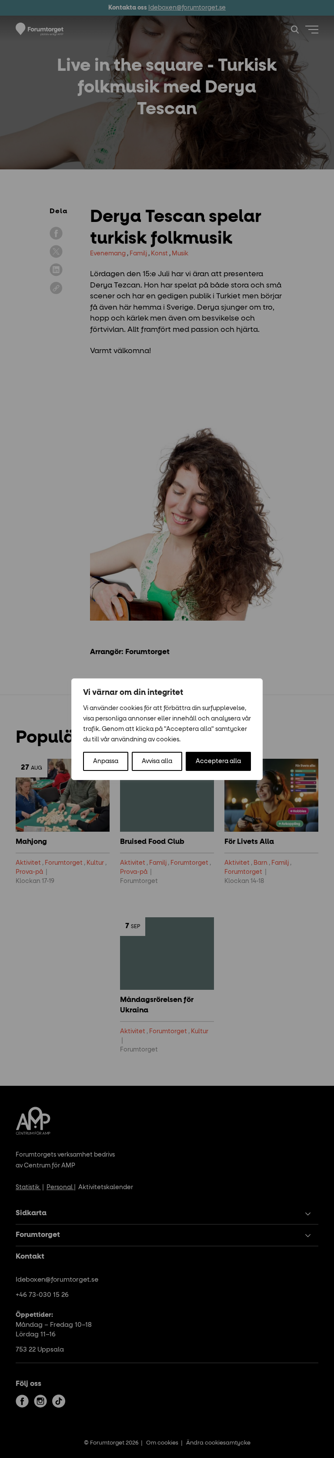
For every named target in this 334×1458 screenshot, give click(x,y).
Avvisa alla (157, 761)
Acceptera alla (218, 761)
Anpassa (105, 761)
